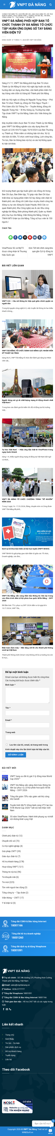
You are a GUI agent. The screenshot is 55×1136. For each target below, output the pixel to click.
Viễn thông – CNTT (10, 897)
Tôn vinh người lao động (13, 887)
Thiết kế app (19, 1012)
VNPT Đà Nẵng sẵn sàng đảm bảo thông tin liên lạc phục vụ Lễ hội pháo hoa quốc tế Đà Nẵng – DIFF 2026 (30, 787)
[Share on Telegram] (44, 237)
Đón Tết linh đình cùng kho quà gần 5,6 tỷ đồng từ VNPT (41, 251)
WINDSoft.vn (27, 1132)
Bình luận (10, 685)
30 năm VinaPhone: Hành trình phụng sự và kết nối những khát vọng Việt (31, 817)
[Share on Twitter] (20, 237)
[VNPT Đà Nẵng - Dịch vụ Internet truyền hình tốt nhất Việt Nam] (27, 5)
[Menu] (4, 5)
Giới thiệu (9, 1039)
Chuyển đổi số (24, 14)
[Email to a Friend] (25, 237)
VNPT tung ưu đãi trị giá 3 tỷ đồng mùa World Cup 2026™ (31, 777)
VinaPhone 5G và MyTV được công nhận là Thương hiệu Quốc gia (14, 251)
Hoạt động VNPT (20, 16)
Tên (7, 708)
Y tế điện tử (30, 17)
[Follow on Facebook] (4, 1009)
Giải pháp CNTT (9, 851)
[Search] (50, 5)
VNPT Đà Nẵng (36, 40)
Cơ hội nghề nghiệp (10, 846)
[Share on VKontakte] (35, 237)
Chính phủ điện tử (9, 14)
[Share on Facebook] (15, 237)
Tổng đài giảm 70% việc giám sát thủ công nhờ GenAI (29, 797)
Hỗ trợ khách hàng (10, 861)
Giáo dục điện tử (39, 14)
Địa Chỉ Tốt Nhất (32, 1012)
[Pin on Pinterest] (30, 237)
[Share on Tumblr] (39, 237)
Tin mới (47, 16)
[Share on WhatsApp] (10, 237)
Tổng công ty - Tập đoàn (13, 17)
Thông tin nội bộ (35, 16)
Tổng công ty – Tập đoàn (13, 892)
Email (8, 720)
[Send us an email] (7, 1009)
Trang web (10, 732)
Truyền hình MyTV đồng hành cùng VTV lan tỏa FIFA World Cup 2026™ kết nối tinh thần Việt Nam (31, 808)
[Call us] (10, 1009)
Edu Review (7, 1012)
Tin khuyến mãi (9, 877)
